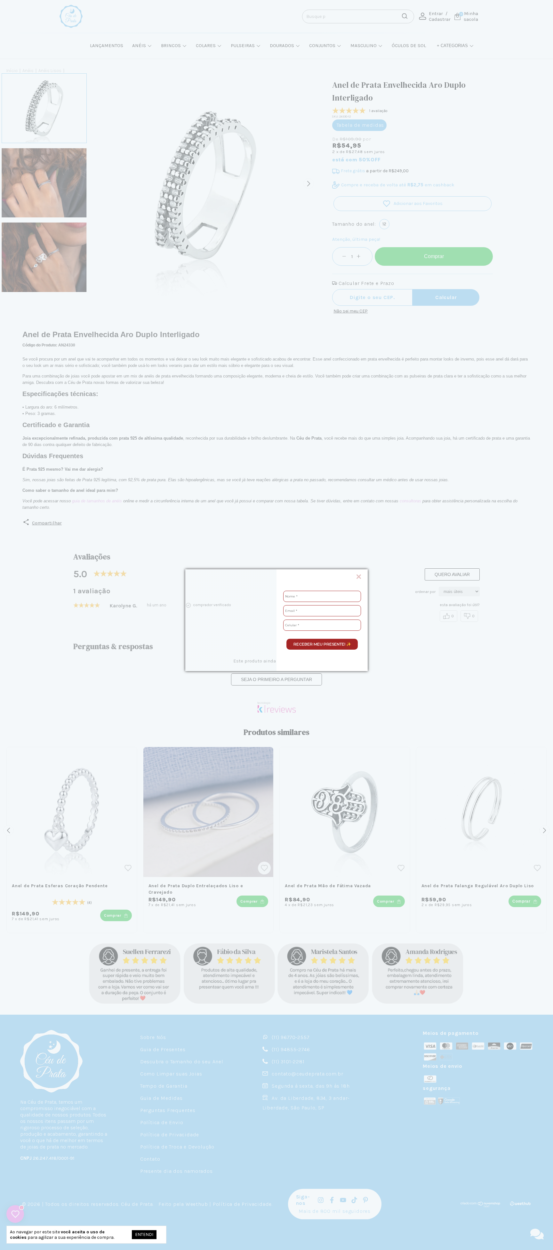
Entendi (144, 1234)
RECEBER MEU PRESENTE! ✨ (322, 644)
